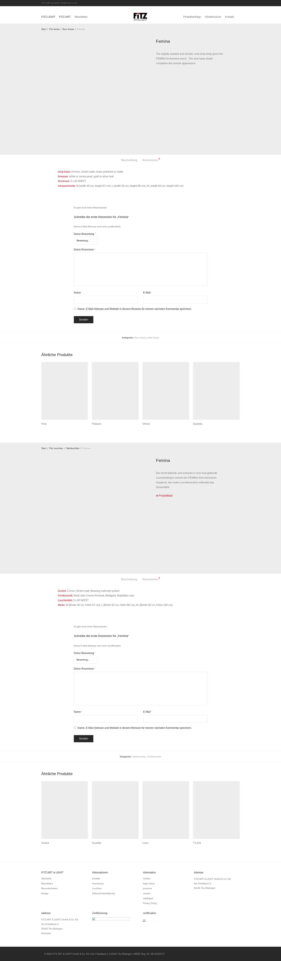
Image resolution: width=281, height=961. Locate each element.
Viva (44, 423)
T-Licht (197, 843)
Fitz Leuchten (56, 448)
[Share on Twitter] (168, 75)
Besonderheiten (49, 888)
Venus (146, 423)
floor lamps (68, 29)
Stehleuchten (73, 448)
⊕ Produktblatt (164, 495)
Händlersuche (213, 16)
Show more (60, 428)
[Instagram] (239, 2)
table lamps (153, 337)
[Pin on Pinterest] (172, 75)
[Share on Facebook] (163, 75)
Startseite (46, 878)
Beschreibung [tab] (129, 160)
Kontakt (229, 16)
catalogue (148, 898)
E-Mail (147, 292)
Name (78, 292)
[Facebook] (234, 2)
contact (146, 878)
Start (43, 29)
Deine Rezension (85, 249)
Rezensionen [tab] (151, 160)
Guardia (197, 423)
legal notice (149, 883)
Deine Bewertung (85, 234)
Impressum (98, 883)
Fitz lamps (54, 29)
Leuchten (97, 888)
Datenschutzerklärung (103, 893)
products (147, 888)
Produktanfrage (192, 16)
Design (44, 893)
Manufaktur (81, 16)
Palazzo (96, 423)
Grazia (45, 843)
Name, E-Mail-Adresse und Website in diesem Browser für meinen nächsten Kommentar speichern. (135, 308)
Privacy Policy (150, 903)
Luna (145, 843)
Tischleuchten (154, 756)
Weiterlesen (46, 428)
